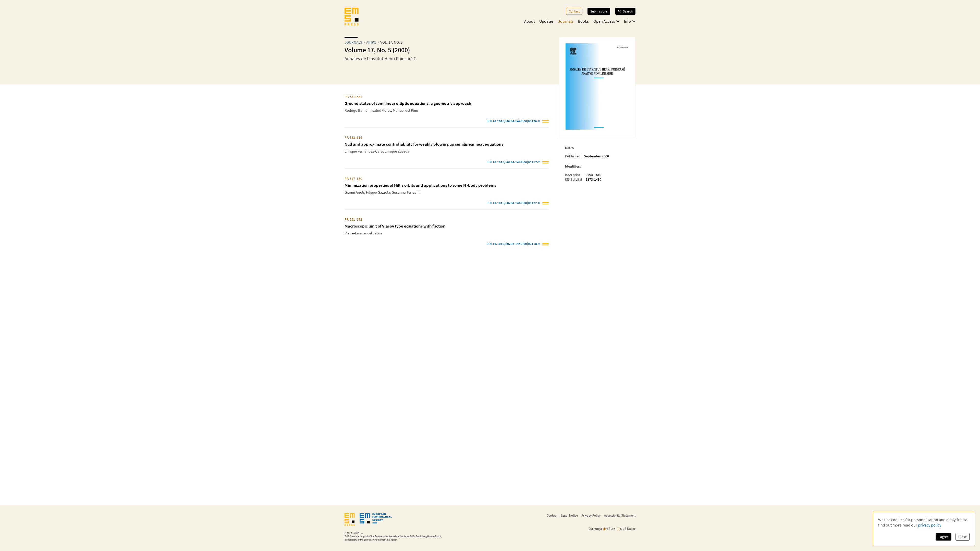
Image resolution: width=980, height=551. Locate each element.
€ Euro (610, 529)
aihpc (371, 42)
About (529, 21)
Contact (574, 11)
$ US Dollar (627, 529)
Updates (546, 21)
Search (628, 11)
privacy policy (929, 525)
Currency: (595, 529)
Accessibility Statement (619, 515)
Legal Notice (569, 515)
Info (627, 21)
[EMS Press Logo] (352, 17)
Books (583, 21)
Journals (565, 21)
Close (962, 536)
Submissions (598, 11)
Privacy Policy (591, 515)
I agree (943, 536)
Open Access (604, 21)
